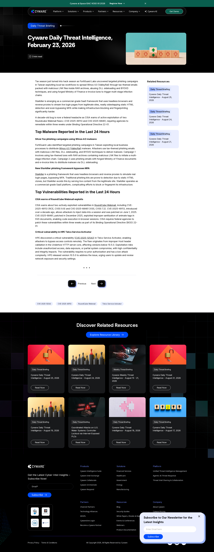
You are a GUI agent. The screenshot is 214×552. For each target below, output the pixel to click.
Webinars (120, 525)
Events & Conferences (126, 520)
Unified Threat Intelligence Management (169, 471)
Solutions (72, 11)
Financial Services (124, 471)
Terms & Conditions (49, 543)
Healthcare (121, 475)
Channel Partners (87, 507)
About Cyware (158, 507)
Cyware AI (152, 11)
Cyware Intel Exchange (89, 475)
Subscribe (153, 536)
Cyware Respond (87, 489)
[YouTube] (169, 542)
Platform (57, 11)
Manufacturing (123, 489)
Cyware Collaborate (88, 480)
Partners (102, 11)
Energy (119, 485)
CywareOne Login (87, 520)
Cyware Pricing (159, 511)
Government (122, 480)
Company (133, 11)
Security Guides (123, 511)
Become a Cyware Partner (91, 525)
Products (87, 11)
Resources (117, 11)
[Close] (199, 516)
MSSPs (83, 516)
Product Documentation (126, 530)
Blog (118, 507)
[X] (183, 542)
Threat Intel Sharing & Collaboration (168, 480)
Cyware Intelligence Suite (90, 471)
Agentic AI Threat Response (164, 475)
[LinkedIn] (176, 542)
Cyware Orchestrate (88, 485)
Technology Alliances (89, 511)
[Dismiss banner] (145, 3)
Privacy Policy (33, 543)
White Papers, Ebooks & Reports (130, 516)
